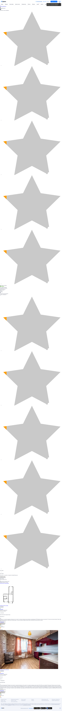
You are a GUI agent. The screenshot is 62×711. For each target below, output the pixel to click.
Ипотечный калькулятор (45, 700)
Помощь (32, 700)
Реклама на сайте (13, 700)
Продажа (6, 4)
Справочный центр (3, 699)
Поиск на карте (23, 699)
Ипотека (29, 4)
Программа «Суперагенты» (56, 699)
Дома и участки (17, 4)
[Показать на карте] (0, 625)
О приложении (31, 708)
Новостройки (11, 4)
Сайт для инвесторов (14, 701)
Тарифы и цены (3, 700)
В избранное (3, 692)
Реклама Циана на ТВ (45, 699)
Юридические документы (15, 699)
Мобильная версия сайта (24, 708)
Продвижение (23, 700)
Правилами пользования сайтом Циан (10, 704)
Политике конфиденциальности (55, 704)
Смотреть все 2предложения (4, 583)
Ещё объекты (2, 690)
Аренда (2, 4)
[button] (60, 4)
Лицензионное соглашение (27, 704)
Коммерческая (24, 4)
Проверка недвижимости (55, 700)
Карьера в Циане (3, 701)
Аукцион (32, 699)
